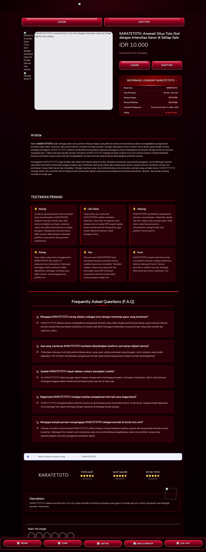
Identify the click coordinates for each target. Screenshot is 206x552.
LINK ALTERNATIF (145, 542)
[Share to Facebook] (39, 535)
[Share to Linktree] (47, 535)
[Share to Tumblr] (70, 535)
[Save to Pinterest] (55, 535)
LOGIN (62, 22)
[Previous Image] (36, 71)
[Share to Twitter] (31, 535)
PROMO (24, 543)
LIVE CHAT (185, 542)
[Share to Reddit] (62, 535)
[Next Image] (110, 71)
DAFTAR (144, 22)
